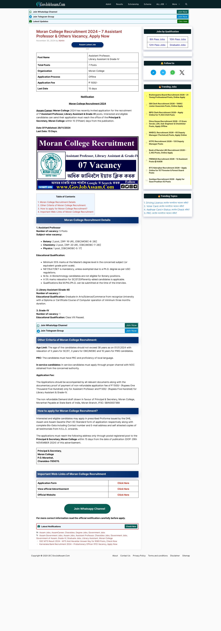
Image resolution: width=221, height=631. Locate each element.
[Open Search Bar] (186, 4)
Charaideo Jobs (102, 535)
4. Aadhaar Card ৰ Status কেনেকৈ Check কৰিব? (167, 209)
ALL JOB (160, 4)
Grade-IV (62, 538)
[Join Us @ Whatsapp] (172, 75)
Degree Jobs (81, 532)
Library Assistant (90, 538)
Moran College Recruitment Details (57, 202)
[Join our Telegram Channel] (163, 75)
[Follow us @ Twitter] (182, 75)
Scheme (147, 4)
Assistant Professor (85, 535)
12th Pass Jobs (157, 45)
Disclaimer (175, 555)
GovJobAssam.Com (61, 555)
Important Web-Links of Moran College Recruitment (65, 211)
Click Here (183, 21)
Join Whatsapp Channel (89, 508)
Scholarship (133, 4)
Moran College (106, 538)
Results (119, 4)
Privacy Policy (139, 555)
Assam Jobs (45, 532)
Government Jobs (97, 532)
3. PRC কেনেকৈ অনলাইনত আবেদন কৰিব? (160, 213)
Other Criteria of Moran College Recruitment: (62, 205)
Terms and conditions (158, 555)
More (174, 4)
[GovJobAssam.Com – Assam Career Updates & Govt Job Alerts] (50, 4)
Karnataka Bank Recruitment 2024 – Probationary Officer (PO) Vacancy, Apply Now (78, 544)
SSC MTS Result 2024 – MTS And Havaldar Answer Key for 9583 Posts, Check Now (78, 541)
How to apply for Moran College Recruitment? (62, 208)
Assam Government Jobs (51, 535)
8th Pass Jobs (157, 39)
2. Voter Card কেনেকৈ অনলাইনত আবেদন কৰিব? (164, 206)
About (115, 555)
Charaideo (70, 532)
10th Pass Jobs (178, 39)
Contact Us (125, 555)
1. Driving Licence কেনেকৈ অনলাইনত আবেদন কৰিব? (166, 202)
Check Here (131, 526)
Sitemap (186, 555)
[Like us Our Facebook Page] (153, 75)
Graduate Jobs (74, 538)
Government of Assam (46, 538)
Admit (108, 4)
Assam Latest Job (87, 44)
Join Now (182, 11)
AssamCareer (58, 532)
